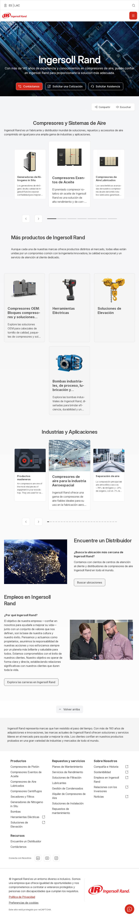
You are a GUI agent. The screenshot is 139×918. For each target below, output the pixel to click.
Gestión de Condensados (67, 788)
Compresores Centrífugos (26, 791)
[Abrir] (133, 16)
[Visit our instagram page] (56, 858)
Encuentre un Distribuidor (26, 841)
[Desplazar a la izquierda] (26, 219)
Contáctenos (18, 846)
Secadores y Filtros (22, 796)
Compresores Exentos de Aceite (26, 774)
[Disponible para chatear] (129, 909)
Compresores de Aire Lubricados (23, 783)
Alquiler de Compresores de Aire (69, 796)
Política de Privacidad (22, 897)
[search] (133, 5)
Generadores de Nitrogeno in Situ (27, 804)
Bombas (16, 811)
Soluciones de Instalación (68, 803)
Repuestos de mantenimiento (61, 811)
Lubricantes (59, 783)
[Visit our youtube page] (47, 858)
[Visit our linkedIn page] (38, 858)
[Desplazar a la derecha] (38, 219)
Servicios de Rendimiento (67, 772)
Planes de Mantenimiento (67, 766)
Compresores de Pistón (25, 766)
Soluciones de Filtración (66, 777)
